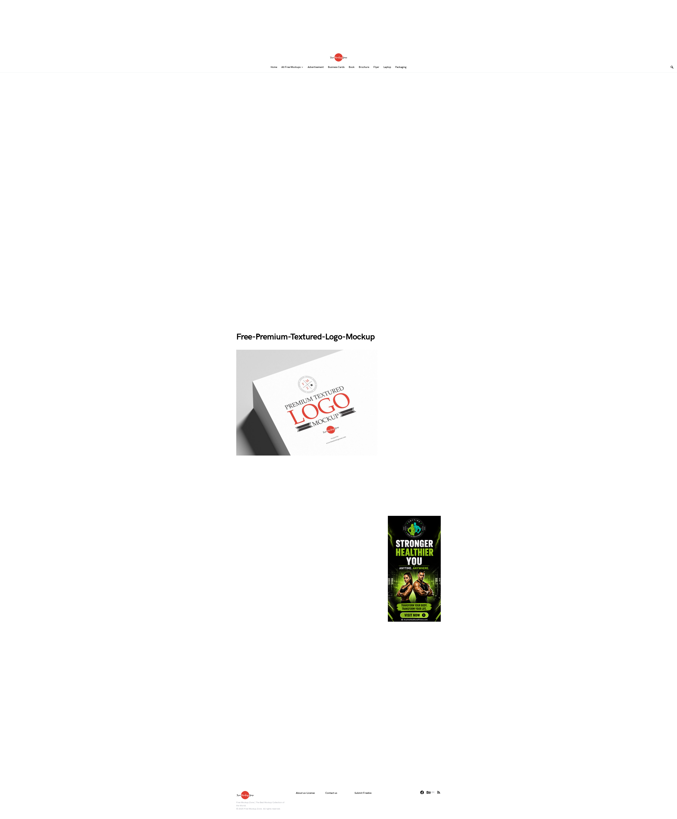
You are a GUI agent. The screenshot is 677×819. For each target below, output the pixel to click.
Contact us (331, 792)
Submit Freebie (363, 792)
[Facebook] (422, 792)
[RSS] (438, 792)
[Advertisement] (338, 24)
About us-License (305, 792)
